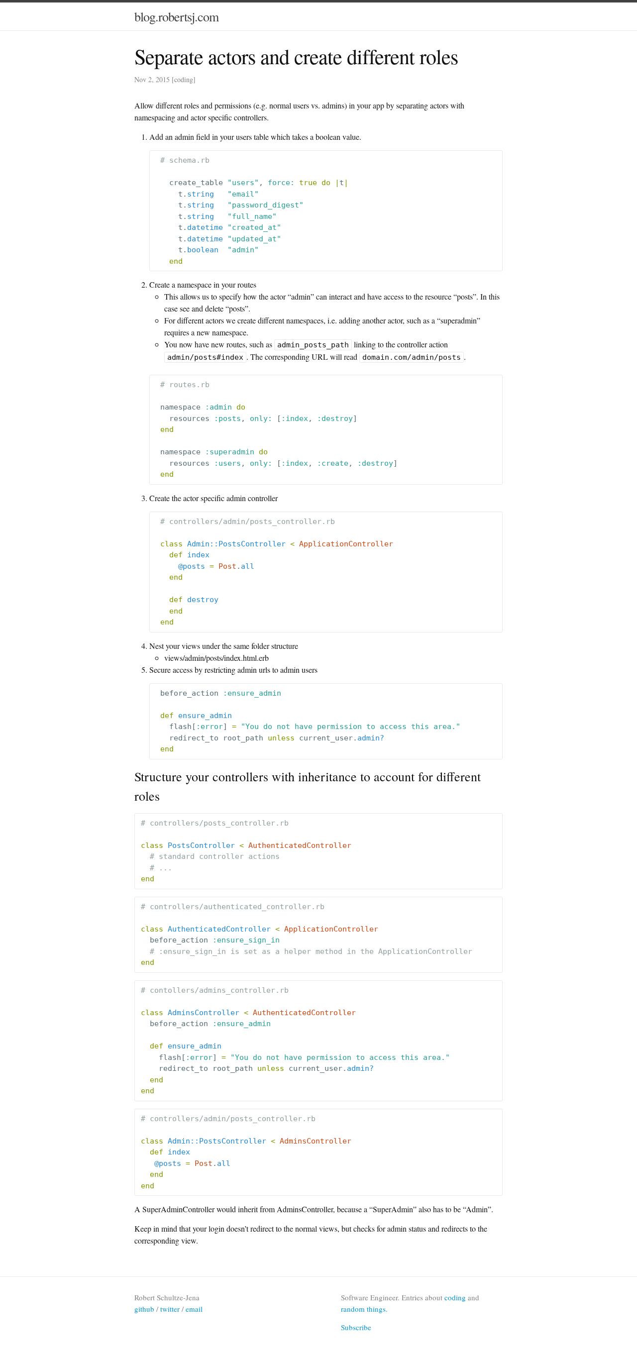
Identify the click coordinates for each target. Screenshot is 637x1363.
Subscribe (356, 1327)
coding (183, 79)
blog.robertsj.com (176, 16)
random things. (364, 1309)
